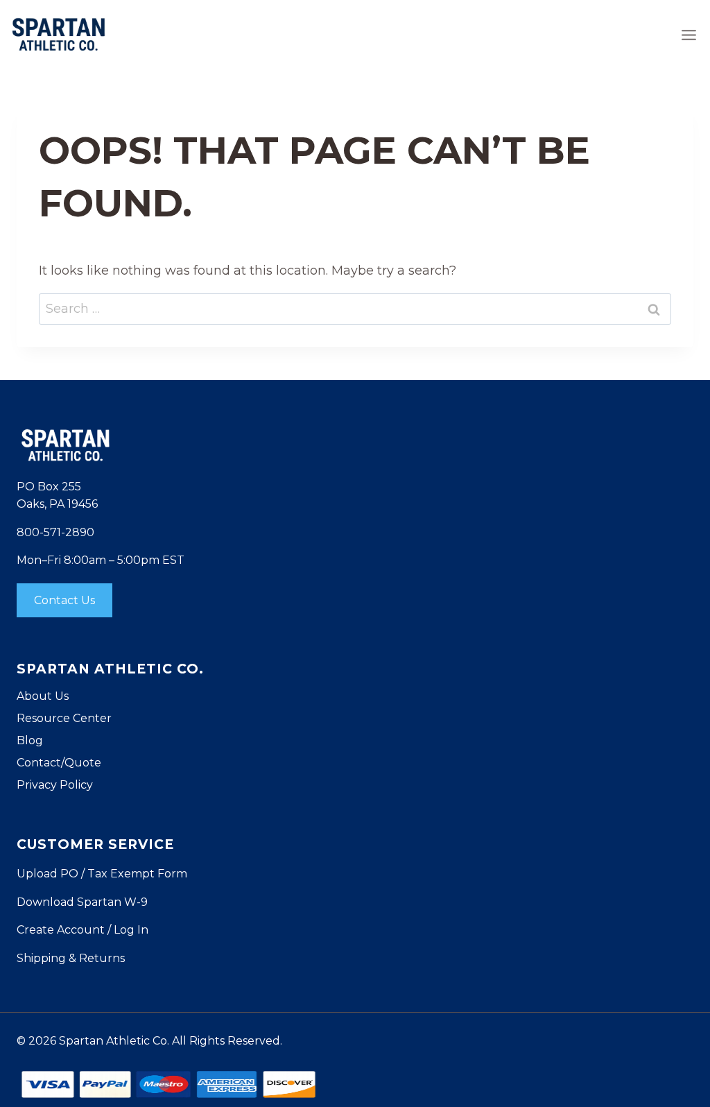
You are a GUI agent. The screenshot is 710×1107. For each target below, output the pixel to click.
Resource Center (64, 718)
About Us (43, 696)
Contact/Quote (59, 762)
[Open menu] (688, 34)
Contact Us (64, 600)
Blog (30, 740)
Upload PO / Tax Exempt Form (102, 873)
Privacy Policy (55, 784)
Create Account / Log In (82, 929)
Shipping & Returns (71, 958)
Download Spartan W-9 (82, 902)
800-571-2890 (55, 532)
